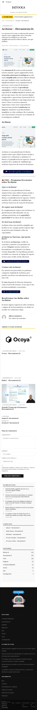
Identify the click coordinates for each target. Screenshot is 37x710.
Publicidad (4, 695)
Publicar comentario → (12, 476)
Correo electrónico (9, 458)
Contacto (4, 684)
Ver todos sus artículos (17, 318)
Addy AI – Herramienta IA (13, 528)
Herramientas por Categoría (9, 686)
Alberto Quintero (15, 316)
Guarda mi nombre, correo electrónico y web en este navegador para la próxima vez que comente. (18, 469)
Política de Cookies (7, 689)
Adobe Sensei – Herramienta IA (14, 531)
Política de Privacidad (8, 692)
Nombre (5, 451)
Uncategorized (7, 574)
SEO (4, 571)
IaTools (8, 702)
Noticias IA (6, 552)
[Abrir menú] (3, 2)
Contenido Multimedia (9, 351)
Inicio (3, 20)
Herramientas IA (10, 20)
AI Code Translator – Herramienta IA (16, 537)
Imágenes (5, 561)
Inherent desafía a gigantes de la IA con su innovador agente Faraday (24, 17)
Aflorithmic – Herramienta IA (13, 534)
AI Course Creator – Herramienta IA (15, 541)
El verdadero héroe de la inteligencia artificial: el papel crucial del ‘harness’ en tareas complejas (19, 502)
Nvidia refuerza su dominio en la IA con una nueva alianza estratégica (19, 508)
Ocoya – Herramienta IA (11, 353)
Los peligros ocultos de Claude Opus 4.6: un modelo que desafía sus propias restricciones (18, 514)
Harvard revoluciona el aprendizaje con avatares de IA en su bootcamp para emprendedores (19, 495)
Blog (3, 681)
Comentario (6, 434)
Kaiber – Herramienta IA (11, 380)
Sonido (5, 567)
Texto (4, 558)
